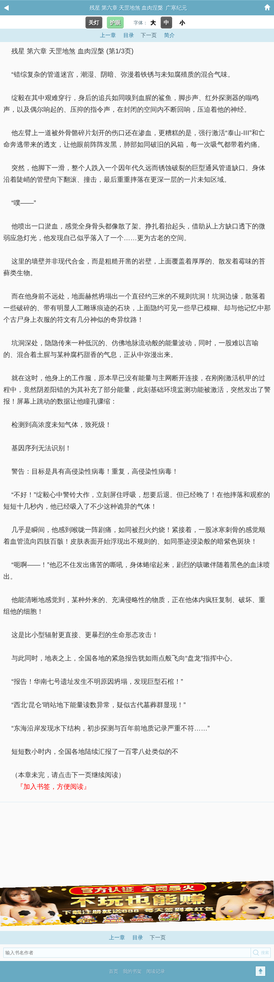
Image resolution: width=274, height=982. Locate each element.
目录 (128, 35)
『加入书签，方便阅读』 (53, 786)
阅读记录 (155, 971)
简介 (169, 35)
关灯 (94, 22)
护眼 (115, 22)
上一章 (108, 35)
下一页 (149, 35)
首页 (113, 971)
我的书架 (132, 971)
